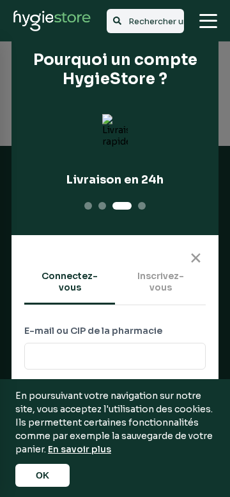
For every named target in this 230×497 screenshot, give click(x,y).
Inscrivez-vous (160, 281)
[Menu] (208, 21)
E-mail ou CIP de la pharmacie (93, 330)
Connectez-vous (70, 281)
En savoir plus (79, 449)
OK (42, 475)
